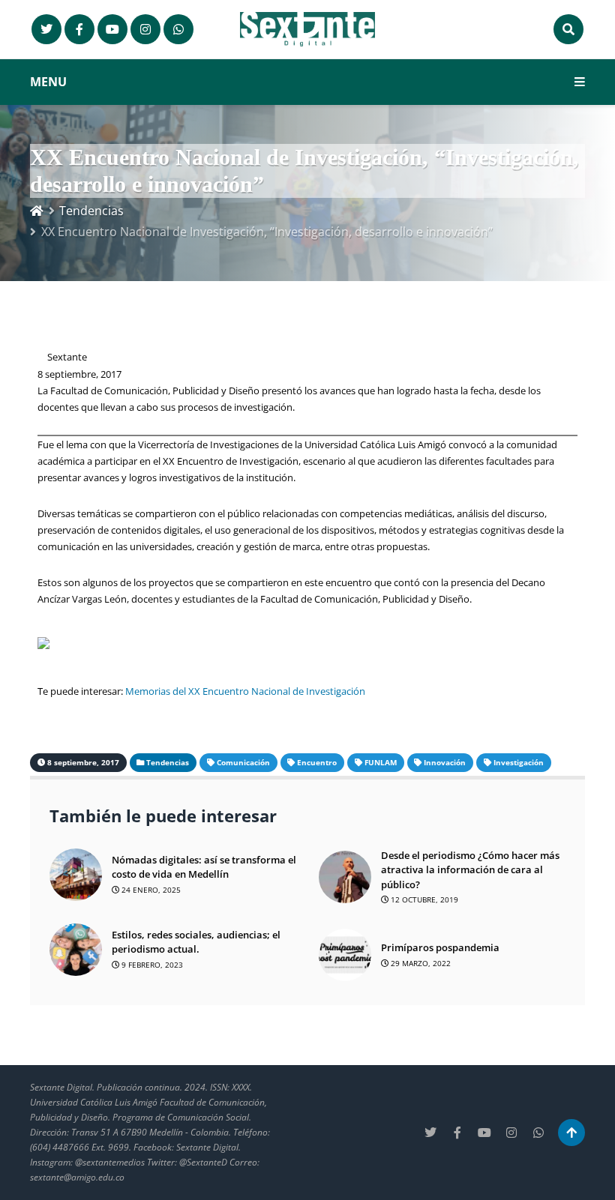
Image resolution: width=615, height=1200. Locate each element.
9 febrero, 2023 (151, 964)
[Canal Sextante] (179, 29)
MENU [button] (48, 81)
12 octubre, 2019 (423, 899)
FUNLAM (380, 762)
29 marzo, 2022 (419, 963)
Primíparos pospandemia (440, 947)
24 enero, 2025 (150, 889)
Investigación (519, 762)
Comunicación (243, 762)
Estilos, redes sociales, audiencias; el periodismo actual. (196, 942)
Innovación (445, 762)
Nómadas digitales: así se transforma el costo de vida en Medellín (204, 867)
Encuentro (317, 762)
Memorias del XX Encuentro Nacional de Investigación (245, 691)
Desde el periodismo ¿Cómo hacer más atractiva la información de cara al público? (470, 869)
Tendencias (91, 210)
